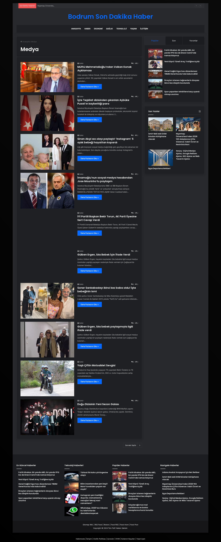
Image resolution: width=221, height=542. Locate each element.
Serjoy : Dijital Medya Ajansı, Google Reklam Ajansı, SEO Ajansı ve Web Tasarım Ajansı (188, 155)
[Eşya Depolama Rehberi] (160, 158)
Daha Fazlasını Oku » (90, 87)
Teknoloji (121, 29)
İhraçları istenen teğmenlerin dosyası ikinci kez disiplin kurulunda (181, 81)
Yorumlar (193, 40)
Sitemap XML (88, 525)
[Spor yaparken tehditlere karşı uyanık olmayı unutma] (155, 94)
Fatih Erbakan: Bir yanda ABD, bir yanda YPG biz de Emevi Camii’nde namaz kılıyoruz (180, 53)
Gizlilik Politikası (99, 539)
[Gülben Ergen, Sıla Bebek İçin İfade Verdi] (47, 265)
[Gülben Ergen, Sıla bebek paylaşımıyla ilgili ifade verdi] (47, 339)
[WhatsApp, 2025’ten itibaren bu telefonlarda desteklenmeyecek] (71, 511)
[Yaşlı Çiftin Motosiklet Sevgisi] (47, 378)
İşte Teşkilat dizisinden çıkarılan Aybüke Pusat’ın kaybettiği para (103, 101)
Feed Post (134, 525)
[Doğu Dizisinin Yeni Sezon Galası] (47, 417)
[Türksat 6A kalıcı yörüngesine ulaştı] (71, 476)
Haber (87, 29)
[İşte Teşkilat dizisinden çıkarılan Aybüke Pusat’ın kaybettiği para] (47, 113)
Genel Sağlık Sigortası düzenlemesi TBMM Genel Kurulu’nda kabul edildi (181, 72)
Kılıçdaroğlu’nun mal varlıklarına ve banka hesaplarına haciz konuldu (140, 507)
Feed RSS (114, 525)
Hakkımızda (80, 539)
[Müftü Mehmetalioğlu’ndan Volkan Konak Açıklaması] (47, 77)
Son (174, 40)
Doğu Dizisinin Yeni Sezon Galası (98, 404)
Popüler (154, 40)
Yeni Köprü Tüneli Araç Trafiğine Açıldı (182, 61)
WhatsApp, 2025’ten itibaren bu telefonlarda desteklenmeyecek (94, 511)
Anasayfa (76, 29)
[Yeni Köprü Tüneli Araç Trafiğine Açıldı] (155, 64)
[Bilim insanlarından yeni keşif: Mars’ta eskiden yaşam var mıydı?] (71, 487)
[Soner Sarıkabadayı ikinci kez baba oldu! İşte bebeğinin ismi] (47, 301)
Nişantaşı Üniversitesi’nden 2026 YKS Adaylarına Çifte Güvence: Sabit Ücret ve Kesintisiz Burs (75, 6)
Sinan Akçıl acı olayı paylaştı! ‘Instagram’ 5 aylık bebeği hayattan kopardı (105, 140)
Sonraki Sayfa (130, 445)
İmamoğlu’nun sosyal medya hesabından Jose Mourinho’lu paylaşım (104, 179)
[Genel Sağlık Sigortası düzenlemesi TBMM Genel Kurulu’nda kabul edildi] (155, 73)
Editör (81, 63)
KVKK (118, 539)
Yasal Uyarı (140, 539)
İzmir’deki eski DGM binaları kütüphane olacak (157, 136)
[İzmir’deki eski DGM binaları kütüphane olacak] (160, 124)
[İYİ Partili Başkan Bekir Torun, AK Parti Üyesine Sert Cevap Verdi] (47, 229)
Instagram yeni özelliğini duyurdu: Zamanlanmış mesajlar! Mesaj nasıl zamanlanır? (91, 499)
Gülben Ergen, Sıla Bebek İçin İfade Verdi (103, 254)
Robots (106, 525)
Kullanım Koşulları (128, 539)
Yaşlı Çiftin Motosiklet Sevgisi (96, 365)
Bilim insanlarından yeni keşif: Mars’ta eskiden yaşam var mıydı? (94, 486)
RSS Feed (98, 525)
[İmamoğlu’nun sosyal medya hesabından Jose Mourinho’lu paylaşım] (47, 191)
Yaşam (133, 29)
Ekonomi (98, 29)
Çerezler (110, 539)
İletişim (144, 29)
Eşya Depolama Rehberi (159, 168)
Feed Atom (124, 525)
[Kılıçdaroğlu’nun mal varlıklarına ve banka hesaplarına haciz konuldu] (119, 508)
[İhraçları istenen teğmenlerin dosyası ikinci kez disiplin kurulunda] (155, 84)
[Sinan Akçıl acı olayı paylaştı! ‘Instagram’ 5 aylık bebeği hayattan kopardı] (47, 152)
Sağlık (109, 29)
